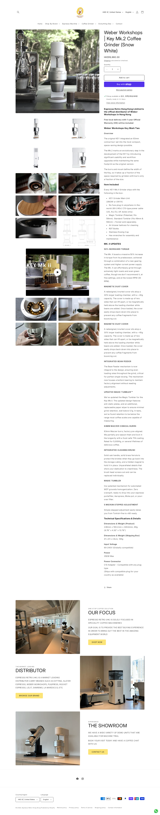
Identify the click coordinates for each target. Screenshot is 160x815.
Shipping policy (100, 807)
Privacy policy (74, 807)
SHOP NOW (97, 642)
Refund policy (62, 807)
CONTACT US (98, 752)
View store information (115, 103)
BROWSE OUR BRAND (29, 696)
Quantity (107, 65)
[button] (18, 12)
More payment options (124, 90)
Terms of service (86, 807)
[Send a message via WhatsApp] (156, 811)
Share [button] (109, 587)
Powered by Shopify (48, 808)
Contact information (115, 807)
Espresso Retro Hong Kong (31, 808)
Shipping (107, 60)
